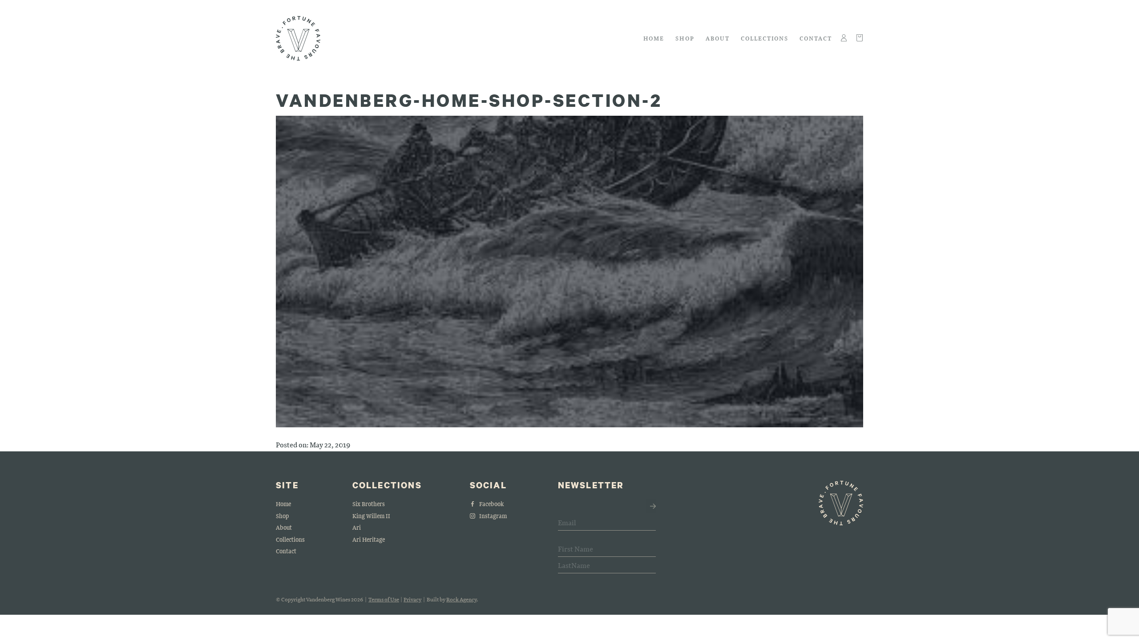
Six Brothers (368, 503)
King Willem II (371, 515)
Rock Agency (461, 599)
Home (654, 38)
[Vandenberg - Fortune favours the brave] (298, 38)
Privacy (412, 599)
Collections (764, 38)
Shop (685, 38)
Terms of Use (383, 599)
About (718, 38)
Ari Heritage (368, 539)
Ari (356, 527)
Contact (816, 38)
